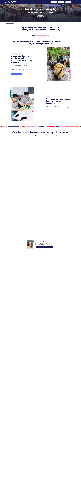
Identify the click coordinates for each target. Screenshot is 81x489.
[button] (43, 242)
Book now (44, 246)
